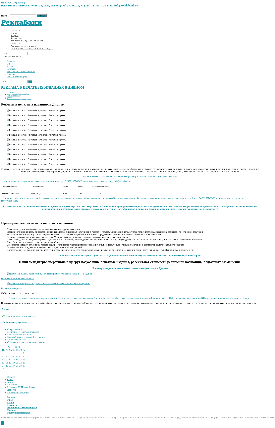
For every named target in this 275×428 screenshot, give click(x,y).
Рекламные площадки (17, 76)
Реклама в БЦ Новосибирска (21, 71)
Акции (10, 66)
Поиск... (5, 15)
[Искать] (30, 81)
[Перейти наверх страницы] (2, 423)
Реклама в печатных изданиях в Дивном (19, 99)
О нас (9, 63)
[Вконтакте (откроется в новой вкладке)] (8, 10)
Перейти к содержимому (13, 2)
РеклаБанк (21, 22)
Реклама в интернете (11, 288)
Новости (11, 74)
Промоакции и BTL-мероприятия (17, 278)
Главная (11, 61)
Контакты (11, 69)
